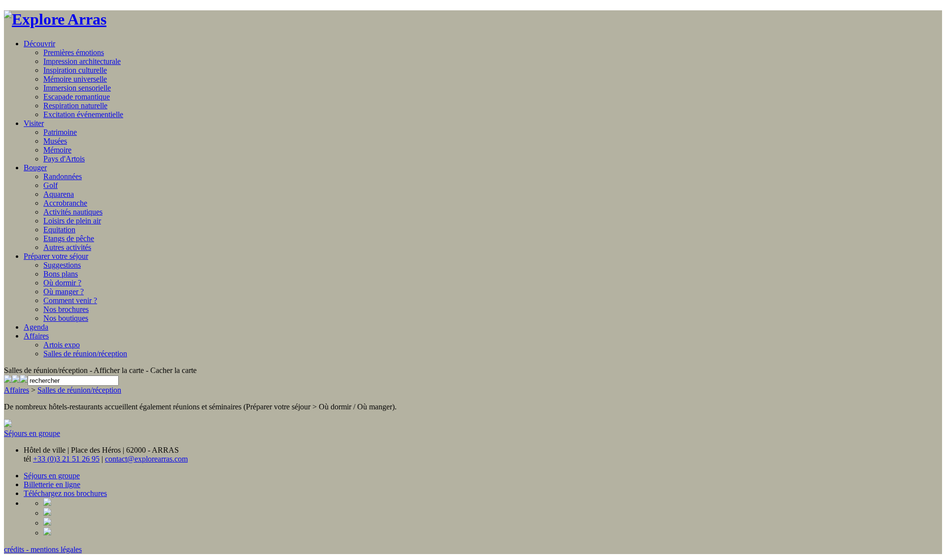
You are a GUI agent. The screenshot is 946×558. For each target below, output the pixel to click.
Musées (55, 141)
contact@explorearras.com (146, 459)
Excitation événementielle (83, 114)
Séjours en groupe (32, 433)
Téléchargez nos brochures (65, 493)
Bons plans (60, 274)
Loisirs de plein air (72, 221)
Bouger (35, 167)
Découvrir (39, 43)
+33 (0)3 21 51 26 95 (66, 459)
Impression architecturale (82, 61)
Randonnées (62, 176)
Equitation (59, 229)
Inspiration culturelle (75, 70)
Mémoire (57, 150)
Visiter (34, 123)
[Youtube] (24, 380)
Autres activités (67, 247)
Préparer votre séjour (56, 256)
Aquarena (58, 194)
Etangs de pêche (68, 238)
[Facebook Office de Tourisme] (8, 380)
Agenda (36, 327)
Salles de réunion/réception (85, 353)
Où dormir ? (62, 283)
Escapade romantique (76, 97)
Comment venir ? (70, 300)
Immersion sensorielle (77, 88)
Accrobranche (65, 203)
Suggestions (62, 265)
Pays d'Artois (64, 159)
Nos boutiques (65, 318)
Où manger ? (63, 291)
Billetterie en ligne (52, 484)
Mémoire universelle (75, 79)
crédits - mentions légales (43, 549)
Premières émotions (73, 52)
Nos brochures (66, 309)
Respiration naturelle (75, 105)
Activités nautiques (72, 212)
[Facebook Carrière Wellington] (16, 380)
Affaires (36, 336)
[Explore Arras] (55, 19)
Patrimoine (60, 132)
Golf (50, 185)
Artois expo (61, 345)
